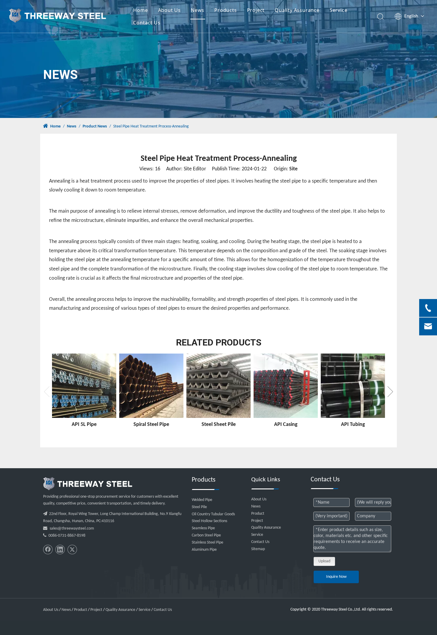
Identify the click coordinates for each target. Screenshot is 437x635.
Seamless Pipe (203, 528)
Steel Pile (199, 507)
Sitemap (258, 549)
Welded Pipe (202, 500)
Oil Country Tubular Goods (213, 514)
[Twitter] (72, 549)
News (197, 10)
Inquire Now (336, 577)
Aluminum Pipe (204, 549)
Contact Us (146, 22)
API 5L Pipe (84, 424)
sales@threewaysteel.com (72, 528)
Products (225, 10)
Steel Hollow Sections (209, 521)
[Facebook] (48, 549)
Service (339, 10)
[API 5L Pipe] (84, 386)
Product (257, 513)
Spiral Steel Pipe (151, 424)
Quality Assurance (297, 10)
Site (293, 169)
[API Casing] (286, 386)
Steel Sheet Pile (219, 424)
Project (256, 10)
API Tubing (353, 424)
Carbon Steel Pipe (206, 535)
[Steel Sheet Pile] (218, 386)
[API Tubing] (353, 386)
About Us (169, 10)
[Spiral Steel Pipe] (151, 386)
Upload (324, 561)
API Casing (286, 424)
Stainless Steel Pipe (207, 542)
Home (140, 10)
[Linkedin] (60, 549)
